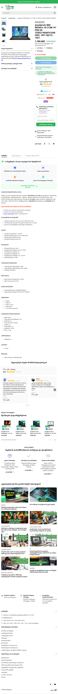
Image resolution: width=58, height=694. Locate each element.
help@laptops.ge (7, 617)
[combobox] (29, 13)
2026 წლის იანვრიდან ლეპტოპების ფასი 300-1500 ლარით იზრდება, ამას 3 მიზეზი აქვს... (14, 490)
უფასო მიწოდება (9, 213)
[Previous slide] (50, 400)
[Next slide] (55, 400)
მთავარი (3, 18)
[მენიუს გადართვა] (2, 7)
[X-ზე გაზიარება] (49, 144)
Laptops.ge (8, 689)
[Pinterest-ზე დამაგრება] (54, 144)
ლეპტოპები (11, 18)
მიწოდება (47, 43)
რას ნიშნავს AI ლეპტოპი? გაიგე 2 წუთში (42, 465)
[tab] (4, 156)
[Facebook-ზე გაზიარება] (45, 144)
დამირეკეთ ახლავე (45, 124)
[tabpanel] (29, 259)
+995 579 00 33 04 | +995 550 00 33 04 (13, 620)
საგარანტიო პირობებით (44, 137)
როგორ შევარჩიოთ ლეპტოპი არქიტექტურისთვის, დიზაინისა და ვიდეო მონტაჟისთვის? (43, 513)
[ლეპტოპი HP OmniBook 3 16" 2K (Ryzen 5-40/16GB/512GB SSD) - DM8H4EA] (7, 384)
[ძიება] (55, 13)
